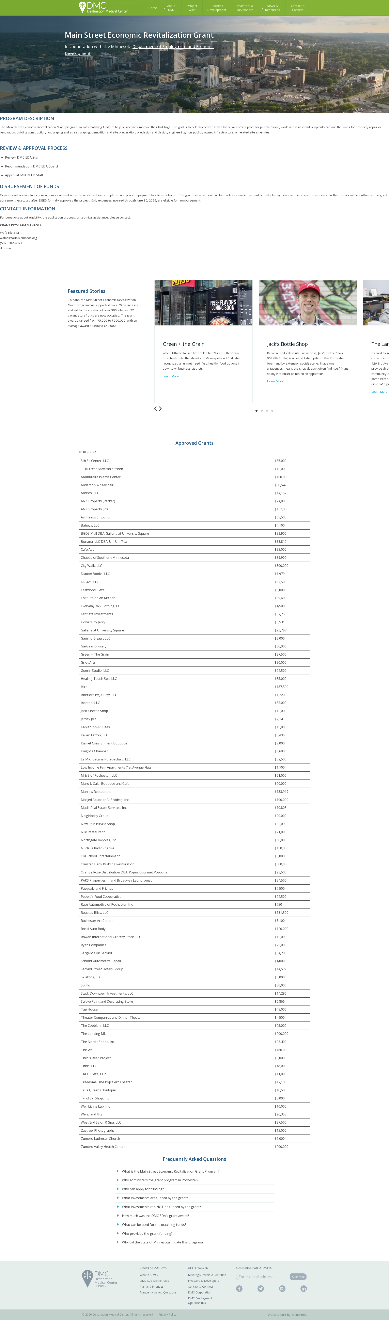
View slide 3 (267, 411)
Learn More (171, 376)
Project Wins (192, 8)
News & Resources (272, 8)
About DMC (171, 8)
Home (152, 8)
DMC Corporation (199, 1292)
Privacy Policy (167, 1314)
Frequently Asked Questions (158, 1292)
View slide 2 (262, 411)
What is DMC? (149, 1275)
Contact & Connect (298, 8)
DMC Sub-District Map (154, 1281)
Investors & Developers (245, 8)
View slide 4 (272, 411)
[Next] (159, 408)
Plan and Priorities (152, 1286)
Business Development (216, 8)
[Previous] (155, 408)
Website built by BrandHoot (287, 1315)
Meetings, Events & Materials (207, 1275)
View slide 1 (256, 411)
